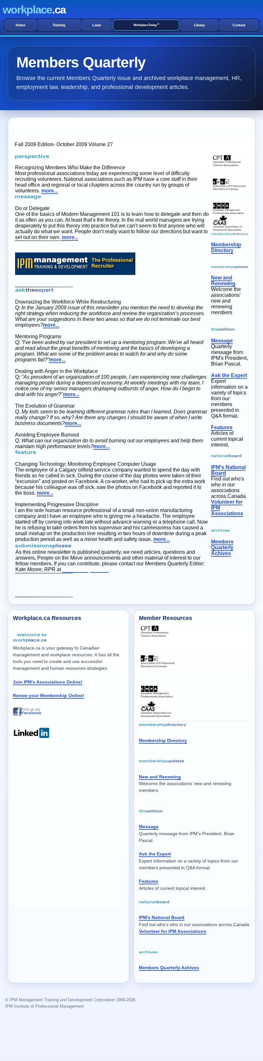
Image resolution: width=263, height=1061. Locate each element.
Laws (96, 25)
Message (222, 340)
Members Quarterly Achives (222, 547)
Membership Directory (226, 247)
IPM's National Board (161, 917)
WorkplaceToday (146, 25)
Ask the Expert (229, 375)
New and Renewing (223, 280)
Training (59, 25)
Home (20, 25)
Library (199, 25)
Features (222, 427)
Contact (239, 25)
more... (49, 190)
